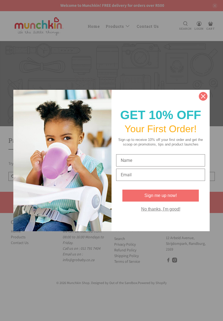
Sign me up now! (160, 195)
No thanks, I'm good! (160, 209)
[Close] (203, 96)
